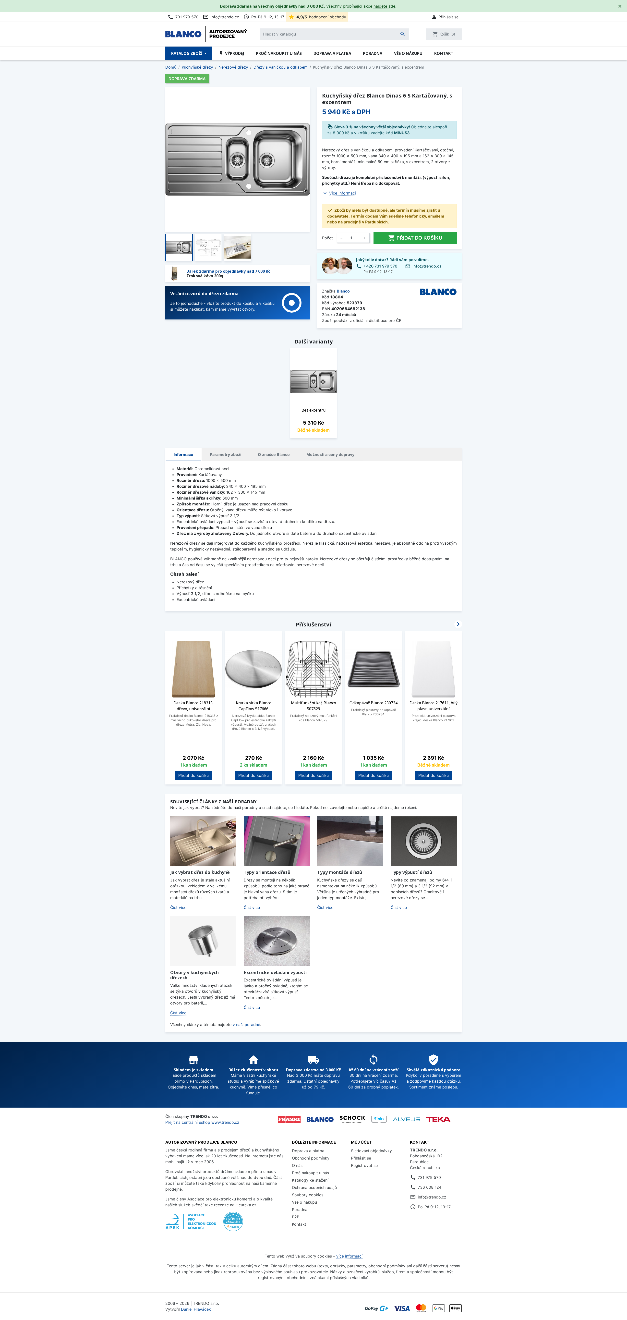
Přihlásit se (361, 1158)
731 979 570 (183, 17)
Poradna (372, 53)
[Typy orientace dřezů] (277, 841)
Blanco (343, 291)
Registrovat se (364, 1165)
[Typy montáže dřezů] (350, 841)
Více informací (342, 193)
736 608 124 (429, 1187)
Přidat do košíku (415, 238)
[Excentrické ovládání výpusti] (277, 941)
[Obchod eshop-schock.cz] (352, 1119)
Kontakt (443, 53)
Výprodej (231, 53)
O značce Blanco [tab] (274, 454)
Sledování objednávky (371, 1150)
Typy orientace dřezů (267, 872)
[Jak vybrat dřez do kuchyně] (203, 841)
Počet (327, 237)
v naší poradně (246, 1024)
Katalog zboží (187, 53)
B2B (295, 1216)
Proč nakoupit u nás (279, 53)
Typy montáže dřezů (339, 872)
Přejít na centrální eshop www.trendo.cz (202, 1122)
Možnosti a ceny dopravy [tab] (330, 454)
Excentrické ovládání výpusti (275, 972)
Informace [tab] (183, 454)
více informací (349, 1256)
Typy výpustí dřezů (411, 872)
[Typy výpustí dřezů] (424, 841)
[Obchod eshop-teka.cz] (438, 1119)
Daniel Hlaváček (196, 1309)
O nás (297, 1165)
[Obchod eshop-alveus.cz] (406, 1119)
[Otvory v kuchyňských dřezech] (203, 941)
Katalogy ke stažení (310, 1180)
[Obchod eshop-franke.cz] (289, 1119)
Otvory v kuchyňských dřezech (194, 975)
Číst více (178, 907)
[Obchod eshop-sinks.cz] (379, 1119)
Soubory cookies (307, 1194)
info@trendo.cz (221, 17)
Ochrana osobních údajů (314, 1187)
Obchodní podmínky (310, 1158)
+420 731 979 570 (380, 266)
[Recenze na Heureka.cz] (233, 1224)
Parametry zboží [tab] (225, 454)
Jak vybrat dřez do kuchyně (200, 872)
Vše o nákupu (408, 53)
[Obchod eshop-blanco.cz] (320, 1119)
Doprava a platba (332, 53)
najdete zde (384, 6)
